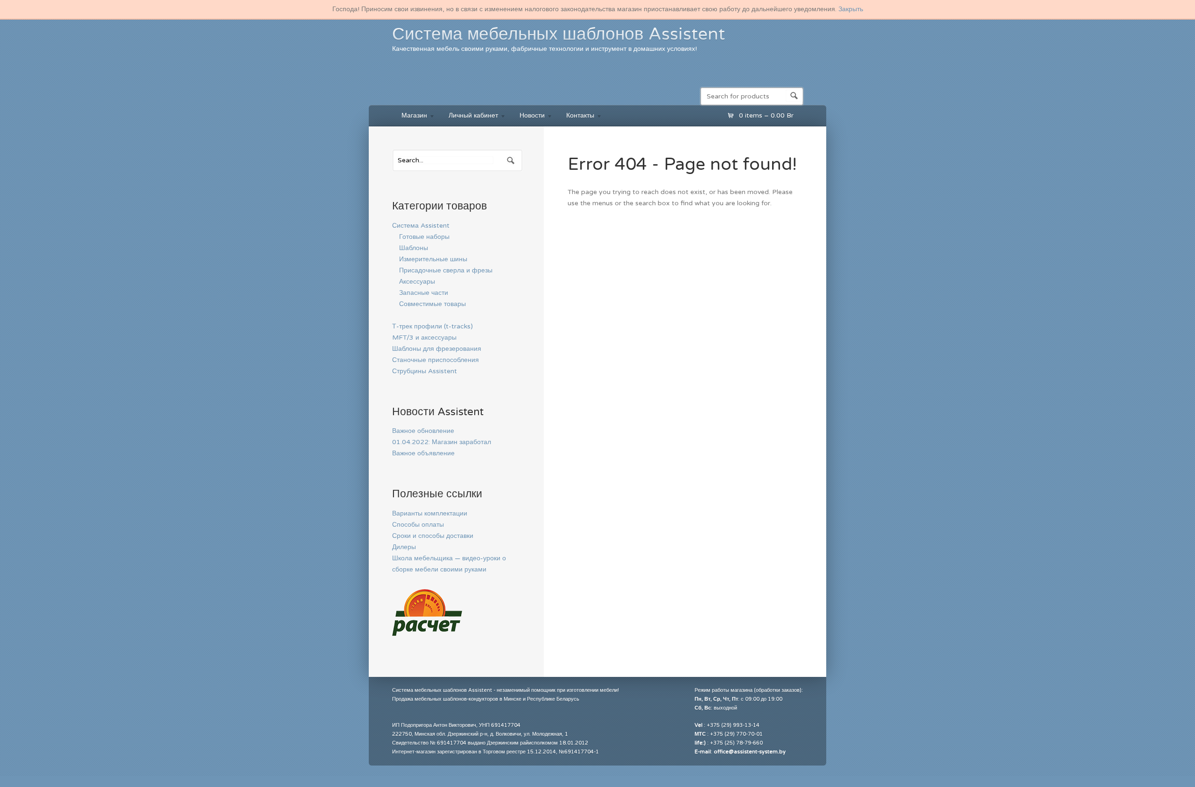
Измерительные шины (433, 259)
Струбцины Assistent (424, 371)
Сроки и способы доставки (432, 536)
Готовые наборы (424, 237)
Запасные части (423, 293)
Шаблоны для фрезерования (436, 349)
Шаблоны (413, 248)
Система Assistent (421, 226)
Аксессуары (417, 282)
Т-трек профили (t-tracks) (432, 326)
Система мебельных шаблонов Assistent (558, 34)
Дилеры (404, 547)
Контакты (575, 116)
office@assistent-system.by (750, 752)
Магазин (409, 116)
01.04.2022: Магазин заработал (441, 442)
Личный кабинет (468, 116)
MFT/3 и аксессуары (424, 337)
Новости (527, 116)
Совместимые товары (432, 304)
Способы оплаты (418, 525)
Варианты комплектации (429, 513)
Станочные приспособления (435, 360)
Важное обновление (423, 431)
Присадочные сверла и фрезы (445, 270)
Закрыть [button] (850, 9)
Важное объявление (423, 453)
